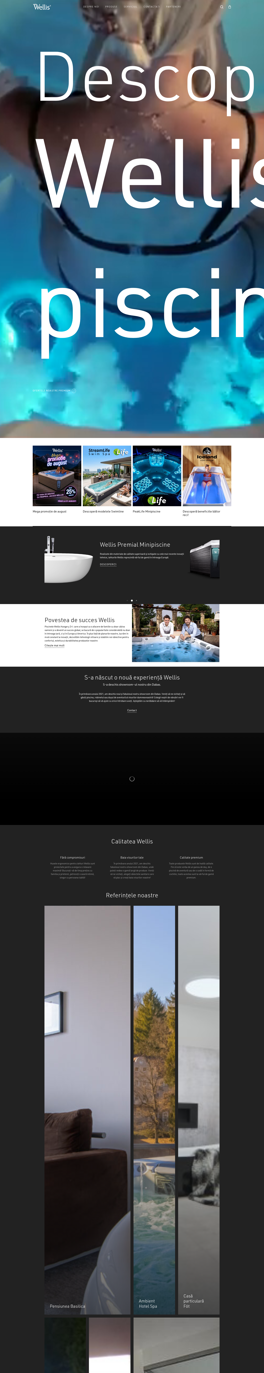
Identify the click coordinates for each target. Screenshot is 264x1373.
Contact (132, 710)
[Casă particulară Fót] (199, 1110)
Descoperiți (103, 564)
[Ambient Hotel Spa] (154, 1110)
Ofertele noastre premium (51, 391)
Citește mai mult (54, 645)
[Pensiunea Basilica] (87, 1110)
